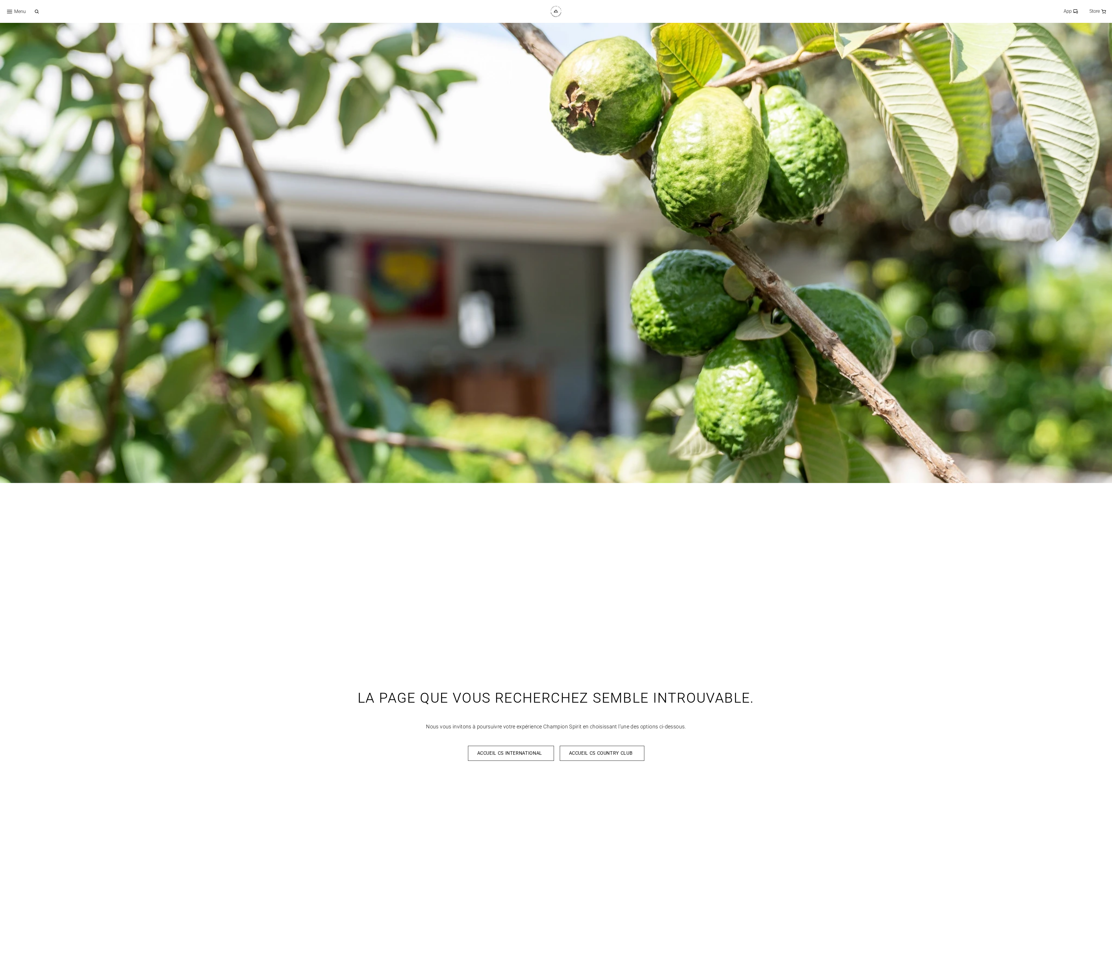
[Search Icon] (37, 11)
